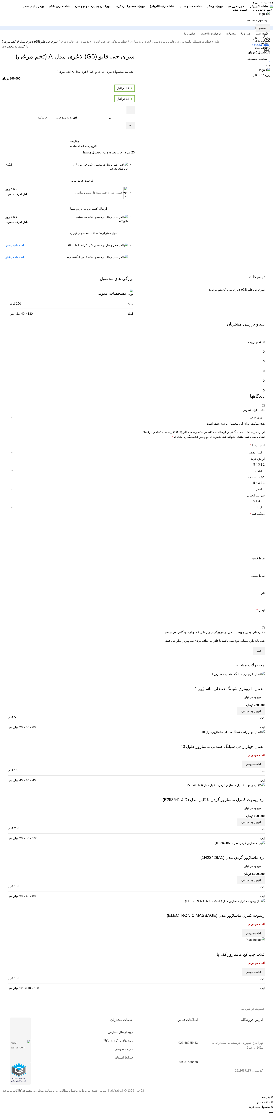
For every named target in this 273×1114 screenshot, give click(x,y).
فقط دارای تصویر (254, 410)
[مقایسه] (260, 908)
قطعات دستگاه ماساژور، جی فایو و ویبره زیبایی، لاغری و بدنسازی (170, 41)
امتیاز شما (257, 445)
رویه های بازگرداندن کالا (118, 1040)
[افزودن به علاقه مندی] (240, 908)
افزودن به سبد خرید (66, 117)
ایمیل (260, 610)
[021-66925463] (193, 1034)
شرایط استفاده (123, 1057)
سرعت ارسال (256, 495)
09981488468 (188, 1062)
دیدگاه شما (257, 513)
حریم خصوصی (124, 1049)
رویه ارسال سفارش (120, 1032)
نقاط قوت (258, 558)
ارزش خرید (258, 458)
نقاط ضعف (258, 575)
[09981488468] (193, 1053)
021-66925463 (188, 1042)
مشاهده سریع (250, 908)
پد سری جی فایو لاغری (74, 41)
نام (262, 593)
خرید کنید (42, 117)
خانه (217, 41)
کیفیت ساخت (256, 477)
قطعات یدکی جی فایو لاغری (109, 41)
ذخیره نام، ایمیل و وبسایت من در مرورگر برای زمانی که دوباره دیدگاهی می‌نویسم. (214, 632)
